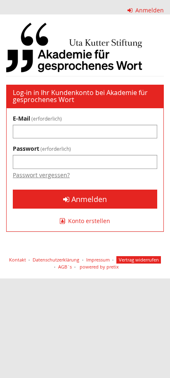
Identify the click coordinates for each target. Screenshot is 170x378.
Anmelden (149, 10)
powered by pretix (99, 267)
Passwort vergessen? (41, 175)
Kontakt (17, 260)
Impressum (98, 260)
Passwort (41, 148)
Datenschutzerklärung (56, 260)
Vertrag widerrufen (139, 260)
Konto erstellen (88, 221)
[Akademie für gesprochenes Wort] (74, 47)
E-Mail (36, 118)
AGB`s (65, 267)
